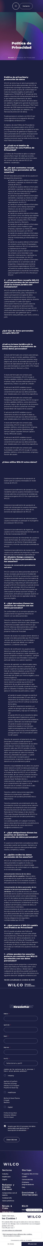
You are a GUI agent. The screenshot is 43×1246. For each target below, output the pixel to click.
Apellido (7, 1025)
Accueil (11, 57)
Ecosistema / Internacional (30, 1193)
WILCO (25, 1206)
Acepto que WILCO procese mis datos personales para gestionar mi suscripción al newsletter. (21, 1128)
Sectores (7, 1170)
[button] (15, 6)
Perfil (7, 1058)
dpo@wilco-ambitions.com (27, 975)
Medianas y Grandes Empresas (8, 1186)
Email (6, 1036)
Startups (26, 1170)
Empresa (7, 1047)
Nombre (7, 1013)
